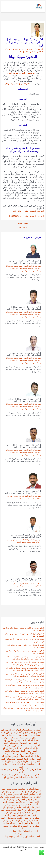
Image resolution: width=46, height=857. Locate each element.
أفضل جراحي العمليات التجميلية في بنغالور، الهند (21, 765)
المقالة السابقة (23, 223)
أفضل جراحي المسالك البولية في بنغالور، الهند (20, 730)
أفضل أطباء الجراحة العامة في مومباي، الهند (20, 807)
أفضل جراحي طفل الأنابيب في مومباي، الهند (20, 818)
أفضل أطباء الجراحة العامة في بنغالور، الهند (21, 745)
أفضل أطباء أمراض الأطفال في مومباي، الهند (20, 810)
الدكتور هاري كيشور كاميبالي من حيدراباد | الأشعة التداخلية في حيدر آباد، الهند (23, 535)
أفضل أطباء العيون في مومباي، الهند (21, 815)
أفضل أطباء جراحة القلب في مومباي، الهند (20, 789)
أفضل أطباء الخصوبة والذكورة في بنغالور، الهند (20, 756)
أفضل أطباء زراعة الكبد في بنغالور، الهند (20, 740)
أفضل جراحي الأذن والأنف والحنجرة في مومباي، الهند (21, 832)
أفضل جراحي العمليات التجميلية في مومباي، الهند (20, 827)
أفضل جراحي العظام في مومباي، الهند (21, 799)
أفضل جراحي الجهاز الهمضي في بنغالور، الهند (21, 759)
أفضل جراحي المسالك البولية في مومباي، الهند (20, 796)
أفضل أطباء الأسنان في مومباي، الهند (20, 812)
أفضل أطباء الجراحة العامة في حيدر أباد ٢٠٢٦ (23, 268)
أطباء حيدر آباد (38, 49)
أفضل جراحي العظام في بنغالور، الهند (20, 737)
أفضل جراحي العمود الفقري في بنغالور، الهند (20, 735)
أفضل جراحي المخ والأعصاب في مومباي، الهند (20, 791)
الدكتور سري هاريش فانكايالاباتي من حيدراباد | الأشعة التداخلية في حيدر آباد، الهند (23, 579)
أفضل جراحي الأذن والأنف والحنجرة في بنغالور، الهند (20, 770)
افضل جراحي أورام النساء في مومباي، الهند (21, 836)
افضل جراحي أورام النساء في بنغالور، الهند (20, 774)
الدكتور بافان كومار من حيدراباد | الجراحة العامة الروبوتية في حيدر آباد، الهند (24, 446)
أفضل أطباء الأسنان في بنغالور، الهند (21, 751)
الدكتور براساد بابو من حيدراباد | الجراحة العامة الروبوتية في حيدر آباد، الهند (24, 400)
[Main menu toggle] (4, 6)
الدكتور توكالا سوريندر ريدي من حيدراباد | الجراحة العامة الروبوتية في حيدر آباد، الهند (23, 354)
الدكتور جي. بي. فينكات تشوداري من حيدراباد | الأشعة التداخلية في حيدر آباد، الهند (23, 492)
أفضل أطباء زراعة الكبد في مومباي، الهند (21, 802)
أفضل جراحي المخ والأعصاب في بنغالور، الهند (21, 732)
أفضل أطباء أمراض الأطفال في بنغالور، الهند (20, 748)
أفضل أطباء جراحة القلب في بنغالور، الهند (20, 777)
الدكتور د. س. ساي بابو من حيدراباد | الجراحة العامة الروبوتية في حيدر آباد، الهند (23, 308)
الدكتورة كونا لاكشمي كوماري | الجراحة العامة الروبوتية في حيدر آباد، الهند (25, 262)
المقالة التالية (23, 227)
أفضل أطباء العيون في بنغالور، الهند (20, 753)
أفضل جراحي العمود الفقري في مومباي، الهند (21, 794)
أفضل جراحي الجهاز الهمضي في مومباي (20, 820)
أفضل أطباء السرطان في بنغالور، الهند (21, 743)
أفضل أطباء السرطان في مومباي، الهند (21, 804)
